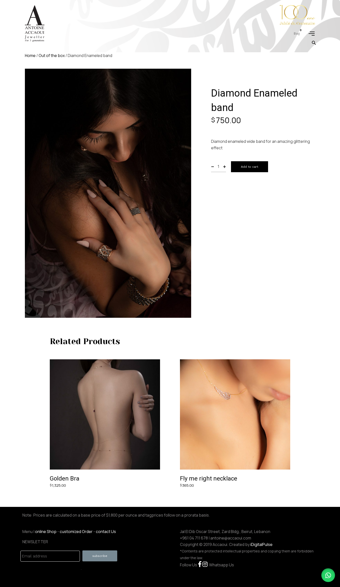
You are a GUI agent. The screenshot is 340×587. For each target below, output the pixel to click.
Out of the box (52, 55)
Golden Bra (64, 478)
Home (30, 55)
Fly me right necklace (208, 478)
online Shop (46, 531)
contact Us (106, 531)
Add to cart (249, 166)
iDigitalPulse (261, 544)
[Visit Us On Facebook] (200, 565)
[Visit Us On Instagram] (205, 565)
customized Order (76, 531)
